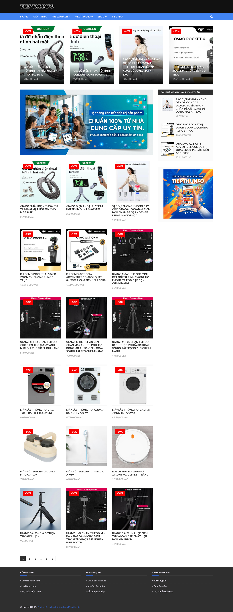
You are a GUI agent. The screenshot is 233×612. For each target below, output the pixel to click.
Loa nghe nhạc (28, 586)
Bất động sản (160, 580)
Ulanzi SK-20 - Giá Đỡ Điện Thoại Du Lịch (37, 535)
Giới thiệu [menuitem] (40, 16)
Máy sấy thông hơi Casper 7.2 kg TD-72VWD (131, 411)
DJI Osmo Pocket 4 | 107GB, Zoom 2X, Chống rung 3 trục (190, 70)
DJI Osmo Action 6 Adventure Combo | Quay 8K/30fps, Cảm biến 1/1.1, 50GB (86, 277)
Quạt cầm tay (160, 586)
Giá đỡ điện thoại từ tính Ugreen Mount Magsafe (91, 72)
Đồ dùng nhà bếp (96, 591)
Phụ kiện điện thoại (31, 591)
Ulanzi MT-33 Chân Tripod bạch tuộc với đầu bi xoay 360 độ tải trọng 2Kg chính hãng (131, 346)
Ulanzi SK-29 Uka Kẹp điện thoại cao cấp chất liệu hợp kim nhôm (130, 536)
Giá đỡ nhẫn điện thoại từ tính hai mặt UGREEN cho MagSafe (41, 70)
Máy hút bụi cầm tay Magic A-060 (85, 473)
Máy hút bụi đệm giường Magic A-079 (37, 473)
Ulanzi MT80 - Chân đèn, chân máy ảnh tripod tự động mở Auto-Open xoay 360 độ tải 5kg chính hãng (84, 346)
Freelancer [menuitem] (60, 16)
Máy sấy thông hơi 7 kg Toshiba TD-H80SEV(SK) (37, 411)
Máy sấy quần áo (96, 586)
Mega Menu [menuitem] (83, 16)
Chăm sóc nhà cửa (97, 580)
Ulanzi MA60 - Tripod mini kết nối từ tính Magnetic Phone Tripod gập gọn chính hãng (130, 278)
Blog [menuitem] (101, 16)
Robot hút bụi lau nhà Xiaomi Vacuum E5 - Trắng (130, 473)
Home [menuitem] (24, 16)
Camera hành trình (30, 580)
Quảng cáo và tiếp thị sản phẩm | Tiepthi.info (59, 607)
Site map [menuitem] (117, 16)
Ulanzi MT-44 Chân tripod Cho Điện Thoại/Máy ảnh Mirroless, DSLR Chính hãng (39, 345)
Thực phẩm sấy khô (163, 591)
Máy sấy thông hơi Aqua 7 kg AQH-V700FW (85, 411)
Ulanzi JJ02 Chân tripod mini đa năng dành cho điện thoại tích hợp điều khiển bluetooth (86, 538)
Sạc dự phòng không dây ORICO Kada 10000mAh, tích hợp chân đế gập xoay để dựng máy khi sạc (141, 67)
